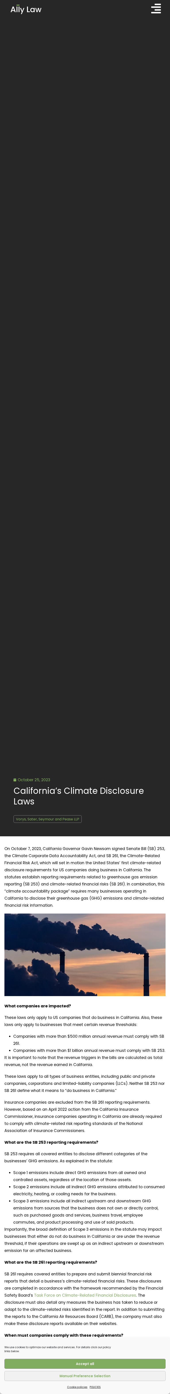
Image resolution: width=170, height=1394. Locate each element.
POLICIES (95, 1387)
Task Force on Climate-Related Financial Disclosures (85, 1295)
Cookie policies (77, 1387)
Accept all (85, 1363)
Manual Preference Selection (85, 1376)
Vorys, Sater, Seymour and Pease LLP (47, 819)
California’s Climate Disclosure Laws (79, 796)
